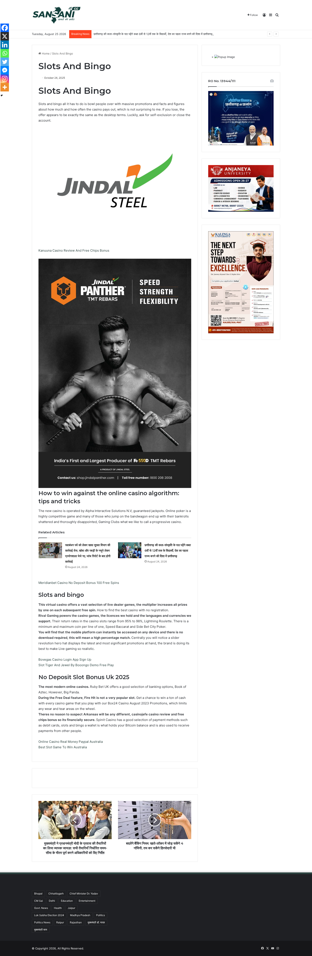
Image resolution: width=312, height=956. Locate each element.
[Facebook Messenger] (4, 70)
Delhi (52, 900)
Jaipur (71, 908)
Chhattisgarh (56, 893)
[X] (4, 36)
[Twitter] (4, 61)
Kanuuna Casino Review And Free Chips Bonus (73, 250)
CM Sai (38, 900)
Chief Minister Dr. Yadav (84, 893)
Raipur (60, 922)
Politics (100, 915)
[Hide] (1, 95)
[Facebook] (4, 28)
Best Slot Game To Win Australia (62, 747)
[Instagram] (4, 78)
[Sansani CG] (56, 15)
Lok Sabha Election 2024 (49, 915)
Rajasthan (76, 922)
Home (45, 53)
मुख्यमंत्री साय (40, 929)
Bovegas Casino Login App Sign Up (64, 659)
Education (67, 900)
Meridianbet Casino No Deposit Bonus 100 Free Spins (78, 583)
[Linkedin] (4, 45)
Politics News (42, 922)
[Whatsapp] (4, 53)
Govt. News (41, 908)
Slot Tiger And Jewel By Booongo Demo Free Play (76, 665)
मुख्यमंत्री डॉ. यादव (96, 922)
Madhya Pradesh (80, 915)
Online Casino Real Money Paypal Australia (70, 742)
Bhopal (38, 893)
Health (58, 908)
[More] (4, 87)
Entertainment (87, 900)
